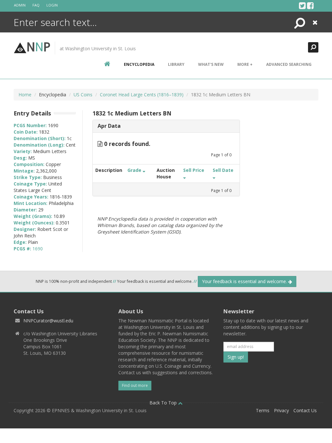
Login (52, 5)
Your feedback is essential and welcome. (245, 281)
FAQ (36, 5)
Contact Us (305, 410)
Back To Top (163, 403)
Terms (262, 410)
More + (245, 64)
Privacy (281, 410)
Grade (135, 170)
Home (24, 94)
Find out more (135, 385)
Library (176, 64)
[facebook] (310, 5)
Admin (20, 5)
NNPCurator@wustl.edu (48, 320)
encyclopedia (139, 64)
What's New (211, 64)
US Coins (83, 94)
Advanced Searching (289, 64)
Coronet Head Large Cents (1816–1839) (142, 94)
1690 (37, 248)
